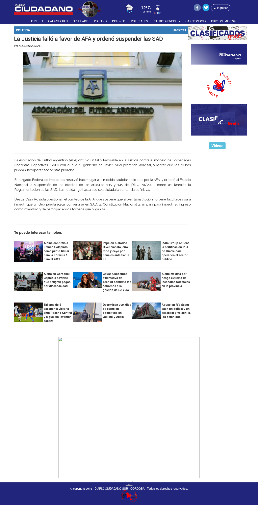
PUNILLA (37, 21)
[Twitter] (205, 7)
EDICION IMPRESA (223, 21)
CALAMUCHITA (58, 21)
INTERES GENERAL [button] (166, 21)
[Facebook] (197, 7)
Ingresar (221, 8)
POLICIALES (139, 21)
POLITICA (100, 21)
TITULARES (81, 21)
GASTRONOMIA (195, 21)
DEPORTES (119, 21)
